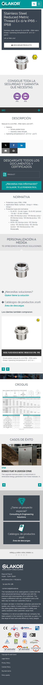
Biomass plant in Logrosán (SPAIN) (17, 471)
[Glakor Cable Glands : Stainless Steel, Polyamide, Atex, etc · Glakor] (11, 4)
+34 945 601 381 (7, 584)
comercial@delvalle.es (10, 588)
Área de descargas (14, 305)
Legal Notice (5, 658)
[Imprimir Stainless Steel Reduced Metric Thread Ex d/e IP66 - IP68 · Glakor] (13, 150)
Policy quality (6, 675)
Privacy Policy (6, 663)
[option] (21, 62)
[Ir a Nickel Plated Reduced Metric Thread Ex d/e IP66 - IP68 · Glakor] (21, 332)
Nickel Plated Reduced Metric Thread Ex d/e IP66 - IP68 (21, 353)
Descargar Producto (22, 45)
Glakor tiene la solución (17, 295)
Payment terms (6, 671)
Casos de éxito (21, 439)
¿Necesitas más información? (21, 185)
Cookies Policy (6, 667)
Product (11, 174)
